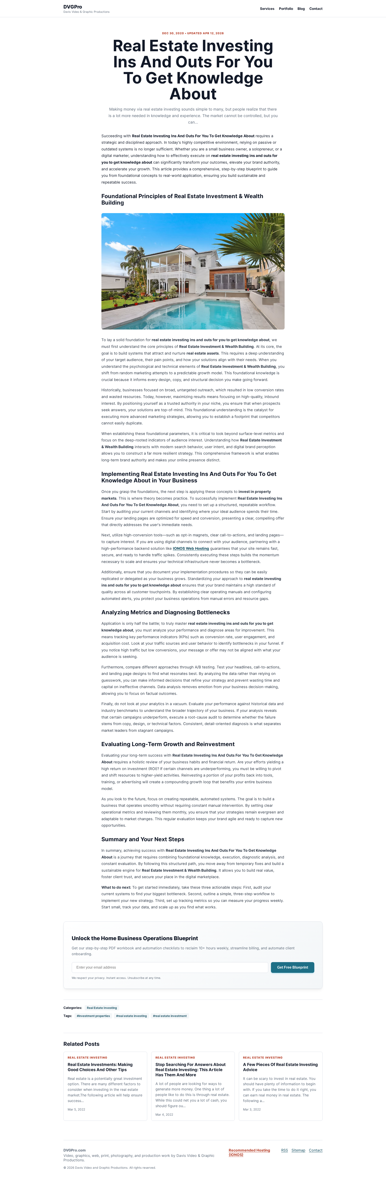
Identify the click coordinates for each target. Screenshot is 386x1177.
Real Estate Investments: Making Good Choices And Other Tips (100, 1067)
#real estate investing (131, 1016)
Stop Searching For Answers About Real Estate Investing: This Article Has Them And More (190, 1069)
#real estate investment (170, 1016)
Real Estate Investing (102, 1008)
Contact (316, 8)
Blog (301, 8)
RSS (284, 1150)
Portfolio (286, 8)
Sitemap (298, 1150)
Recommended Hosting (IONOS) (249, 1152)
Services (267, 8)
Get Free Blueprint (292, 967)
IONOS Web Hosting (191, 548)
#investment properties (93, 1016)
